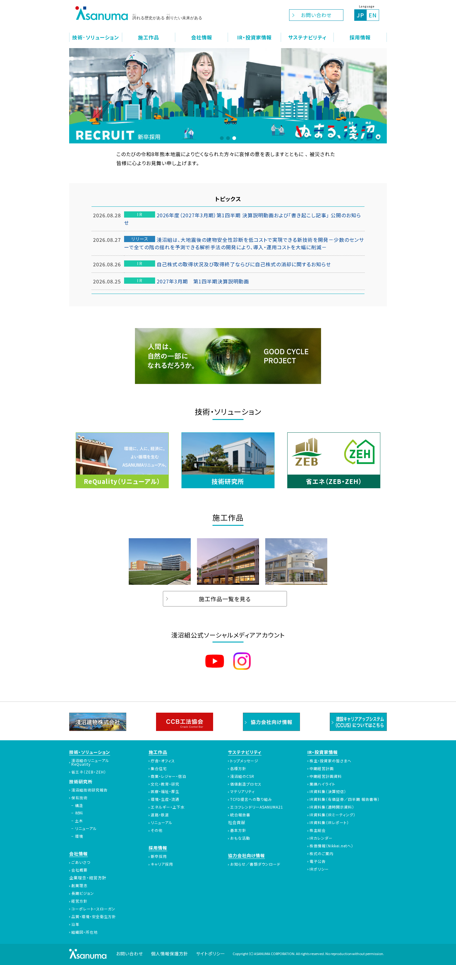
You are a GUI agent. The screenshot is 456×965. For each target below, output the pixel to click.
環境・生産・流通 (165, 799)
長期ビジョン (82, 893)
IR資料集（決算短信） (328, 791)
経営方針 (79, 901)
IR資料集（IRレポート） (329, 822)
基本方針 (238, 830)
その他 (157, 830)
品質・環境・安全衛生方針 (93, 916)
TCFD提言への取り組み (251, 799)
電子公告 (318, 861)
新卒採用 (159, 856)
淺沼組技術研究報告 (89, 790)
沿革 (75, 924)
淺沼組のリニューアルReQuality (90, 762)
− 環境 (77, 836)
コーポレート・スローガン (93, 909)
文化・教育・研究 (165, 784)
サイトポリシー (210, 953)
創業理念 (79, 885)
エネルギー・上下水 (168, 807)
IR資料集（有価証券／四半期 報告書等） (345, 799)
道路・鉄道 (160, 815)
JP (360, 15)
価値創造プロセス (246, 784)
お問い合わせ (316, 15)
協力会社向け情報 (246, 855)
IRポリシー (319, 869)
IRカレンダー (321, 838)
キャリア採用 (162, 864)
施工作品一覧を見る (225, 599)
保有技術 (79, 798)
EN (373, 15)
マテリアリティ (242, 791)
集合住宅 (159, 768)
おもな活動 (240, 838)
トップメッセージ (244, 761)
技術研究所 (80, 781)
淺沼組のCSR (242, 776)
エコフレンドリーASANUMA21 (256, 807)
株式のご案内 (321, 853)
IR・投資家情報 (322, 752)
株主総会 (318, 830)
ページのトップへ (444, 953)
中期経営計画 (322, 768)
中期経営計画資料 (326, 776)
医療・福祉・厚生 (165, 791)
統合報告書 (240, 815)
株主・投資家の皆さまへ (330, 761)
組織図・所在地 (84, 932)
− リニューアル (84, 828)
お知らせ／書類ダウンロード (255, 864)
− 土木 (77, 821)
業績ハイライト (322, 784)
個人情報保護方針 (169, 953)
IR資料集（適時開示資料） (332, 807)
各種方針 (238, 768)
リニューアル (161, 822)
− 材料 (77, 813)
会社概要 (79, 870)
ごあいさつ (80, 862)
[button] (222, 138)
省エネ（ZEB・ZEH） (88, 772)
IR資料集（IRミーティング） (332, 815)
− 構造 (77, 805)
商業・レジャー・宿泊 (168, 776)
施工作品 (158, 752)
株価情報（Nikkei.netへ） (331, 846)
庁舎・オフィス (163, 761)
